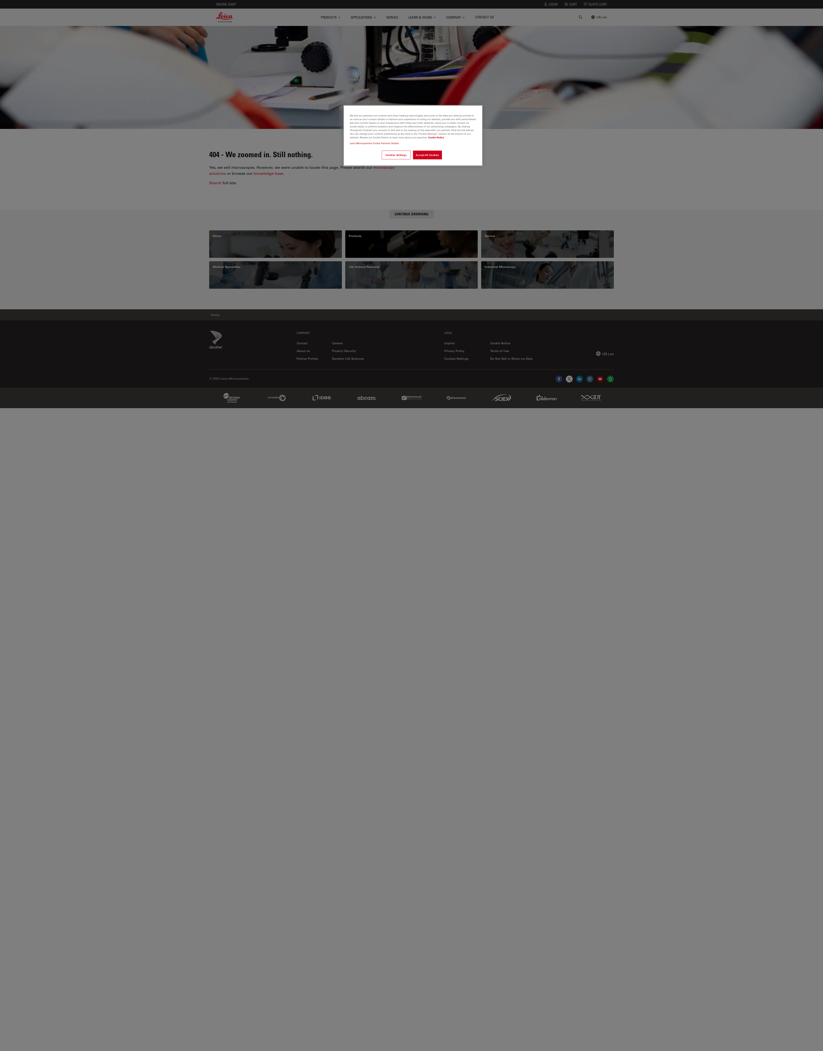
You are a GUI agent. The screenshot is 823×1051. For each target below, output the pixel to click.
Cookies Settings (396, 155)
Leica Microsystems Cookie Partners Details (374, 143)
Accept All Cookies (427, 155)
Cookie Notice (436, 137)
